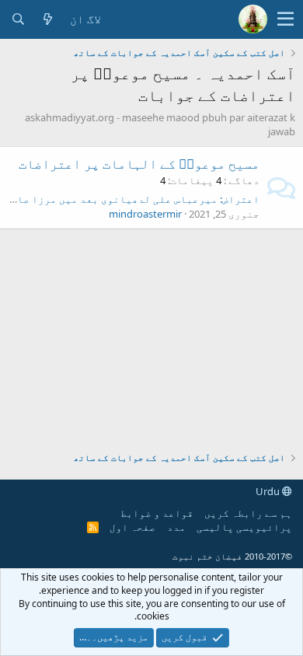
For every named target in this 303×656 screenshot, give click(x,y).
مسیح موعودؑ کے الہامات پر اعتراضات (139, 164)
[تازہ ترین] (47, 19)
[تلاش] (18, 19)
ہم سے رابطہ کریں (248, 513)
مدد (176, 527)
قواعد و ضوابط (156, 513)
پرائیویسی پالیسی (244, 527)
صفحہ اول (132, 527)
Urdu (269, 491)
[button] (285, 19)
